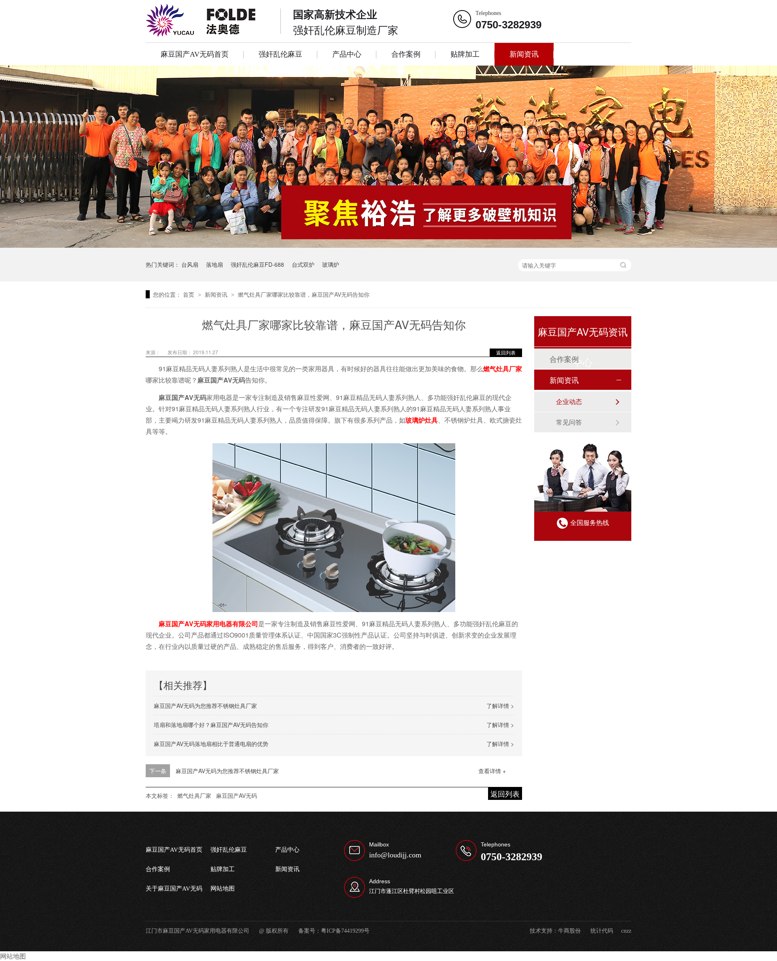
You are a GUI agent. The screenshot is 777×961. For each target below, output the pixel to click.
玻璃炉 (330, 264)
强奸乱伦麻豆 (280, 54)
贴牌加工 (465, 54)
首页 (189, 294)
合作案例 (405, 54)
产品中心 (346, 54)
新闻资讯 (524, 54)
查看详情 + (492, 771)
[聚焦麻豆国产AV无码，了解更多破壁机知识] (388, 157)
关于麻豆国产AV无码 (174, 888)
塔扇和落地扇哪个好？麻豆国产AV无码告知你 (211, 725)
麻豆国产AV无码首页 (195, 54)
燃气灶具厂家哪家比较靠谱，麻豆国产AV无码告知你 (303, 294)
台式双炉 (303, 264)
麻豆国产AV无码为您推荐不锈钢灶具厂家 (205, 706)
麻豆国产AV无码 (236, 795)
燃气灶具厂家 (502, 368)
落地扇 (214, 264)
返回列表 (506, 352)
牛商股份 (569, 931)
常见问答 (569, 422)
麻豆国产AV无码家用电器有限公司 (208, 623)
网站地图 (222, 888)
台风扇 (189, 264)
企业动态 (569, 401)
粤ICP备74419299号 (345, 931)
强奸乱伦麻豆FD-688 (257, 264)
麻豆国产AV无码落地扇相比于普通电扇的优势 (211, 744)
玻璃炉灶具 (421, 420)
